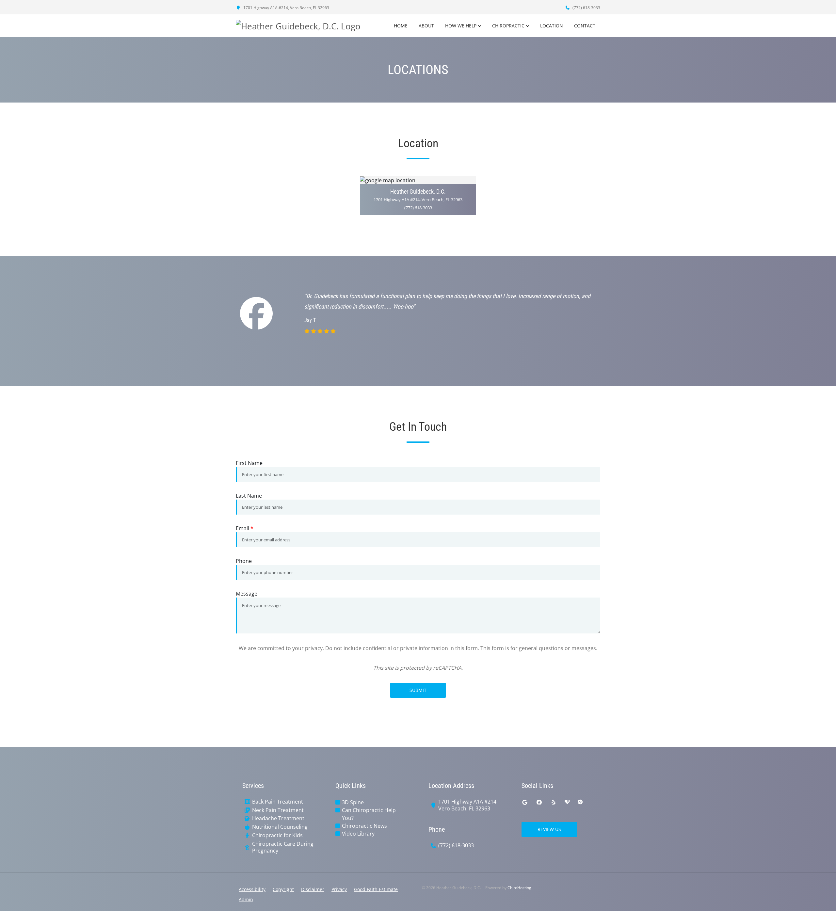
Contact (584, 26)
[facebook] (539, 802)
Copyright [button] (283, 889)
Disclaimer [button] (312, 889)
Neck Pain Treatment (278, 810)
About (426, 26)
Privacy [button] (339, 889)
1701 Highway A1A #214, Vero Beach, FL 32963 (285, 7)
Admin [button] (246, 899)
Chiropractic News (364, 825)
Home (401, 26)
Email (244, 528)
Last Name (249, 495)
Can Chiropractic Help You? (369, 814)
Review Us (549, 829)
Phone (244, 561)
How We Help (460, 26)
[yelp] (553, 802)
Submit (418, 690)
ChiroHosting (519, 887)
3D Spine (353, 802)
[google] (525, 802)
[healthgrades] (567, 802)
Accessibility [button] (252, 889)
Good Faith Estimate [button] (376, 889)
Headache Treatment (278, 818)
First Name (249, 463)
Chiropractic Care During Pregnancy (283, 847)
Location (551, 26)
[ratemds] (580, 802)
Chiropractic (508, 26)
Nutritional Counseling (280, 826)
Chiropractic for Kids (277, 835)
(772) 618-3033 (585, 7)
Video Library (358, 833)
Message (246, 593)
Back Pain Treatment (277, 801)
